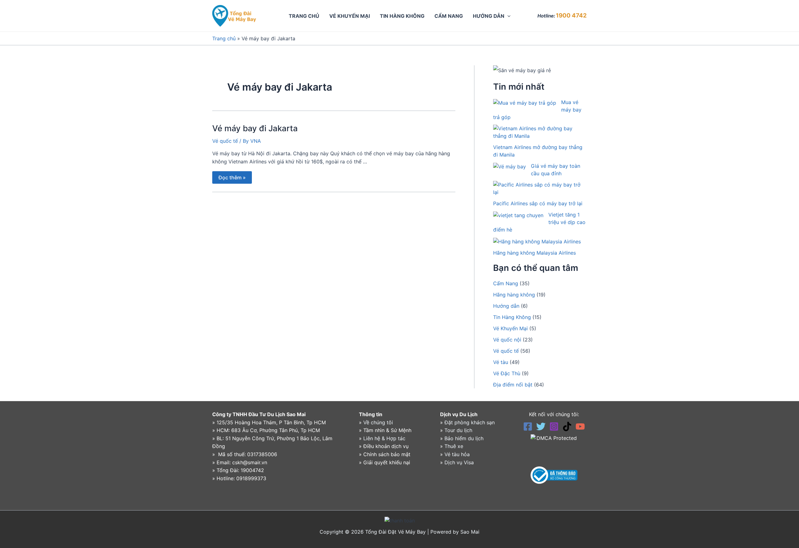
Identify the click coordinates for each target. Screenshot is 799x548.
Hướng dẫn (506, 306)
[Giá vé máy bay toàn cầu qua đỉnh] (509, 166)
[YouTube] (580, 426)
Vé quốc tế (225, 141)
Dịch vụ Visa (459, 462)
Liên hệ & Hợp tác (384, 438)
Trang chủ (224, 38)
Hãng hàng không (514, 294)
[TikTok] (567, 426)
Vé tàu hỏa (457, 454)
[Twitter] (541, 426)
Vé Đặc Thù (506, 373)
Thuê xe (453, 446)
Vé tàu (500, 362)
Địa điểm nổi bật (512, 384)
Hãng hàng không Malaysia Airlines (534, 253)
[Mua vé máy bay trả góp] (524, 102)
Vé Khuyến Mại (510, 328)
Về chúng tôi (378, 422)
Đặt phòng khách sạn (469, 422)
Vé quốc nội (507, 339)
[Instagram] (554, 426)
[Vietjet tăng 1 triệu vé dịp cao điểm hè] (518, 215)
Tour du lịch (458, 430)
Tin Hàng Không (512, 317)
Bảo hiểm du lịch (463, 438)
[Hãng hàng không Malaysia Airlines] (537, 241)
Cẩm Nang (505, 283)
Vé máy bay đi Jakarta (255, 128)
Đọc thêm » (232, 176)
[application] (507, 15)
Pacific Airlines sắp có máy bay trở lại (537, 203)
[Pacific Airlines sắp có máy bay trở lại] (537, 188)
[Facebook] (527, 426)
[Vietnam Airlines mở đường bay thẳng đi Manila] (537, 132)
